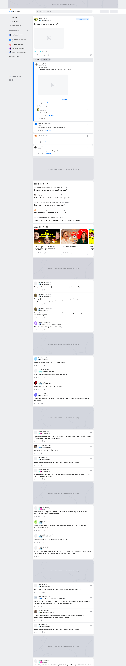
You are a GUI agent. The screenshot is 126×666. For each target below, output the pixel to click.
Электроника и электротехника (52, 324)
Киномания (45, 20)
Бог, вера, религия (50, 217)
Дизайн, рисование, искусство (54, 187)
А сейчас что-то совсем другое (53, 598)
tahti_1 (38, 195)
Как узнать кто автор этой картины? (49, 205)
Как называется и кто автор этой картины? (52, 198)
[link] (47, 242)
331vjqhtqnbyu (40, 217)
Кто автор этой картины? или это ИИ (50, 213)
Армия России (47, 612)
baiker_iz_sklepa (41, 187)
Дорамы (45, 433)
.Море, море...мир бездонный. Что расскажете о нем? (57, 220)
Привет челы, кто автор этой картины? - (51, 190)
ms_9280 (39, 210)
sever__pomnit (40, 202)
